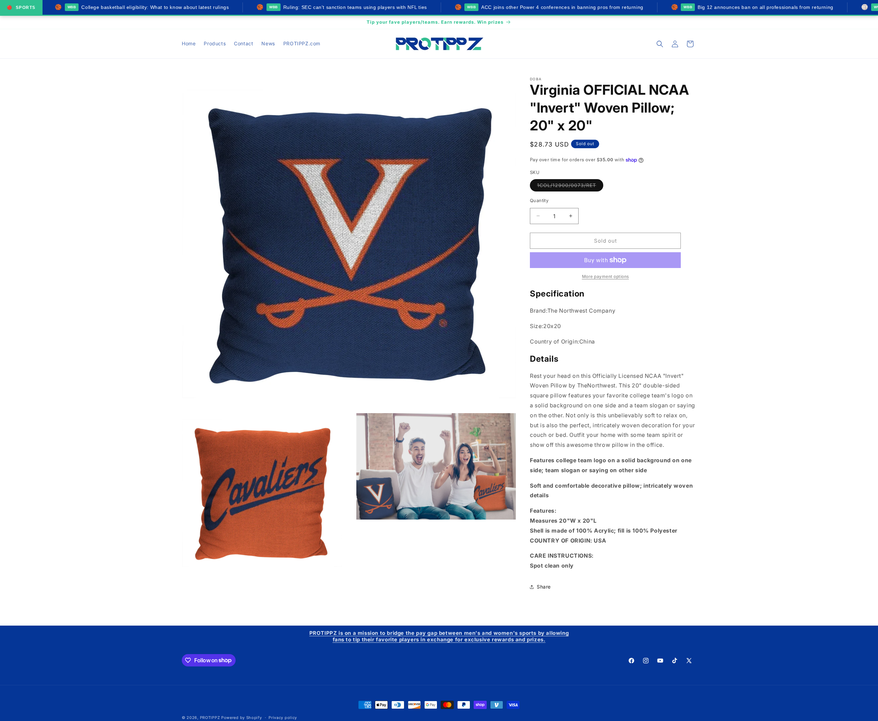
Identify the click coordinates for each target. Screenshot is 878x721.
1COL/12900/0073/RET (570, 186)
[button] (659, 43)
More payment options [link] (605, 276)
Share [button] (544, 587)
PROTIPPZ (210, 717)
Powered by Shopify (241, 717)
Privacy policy (283, 717)
